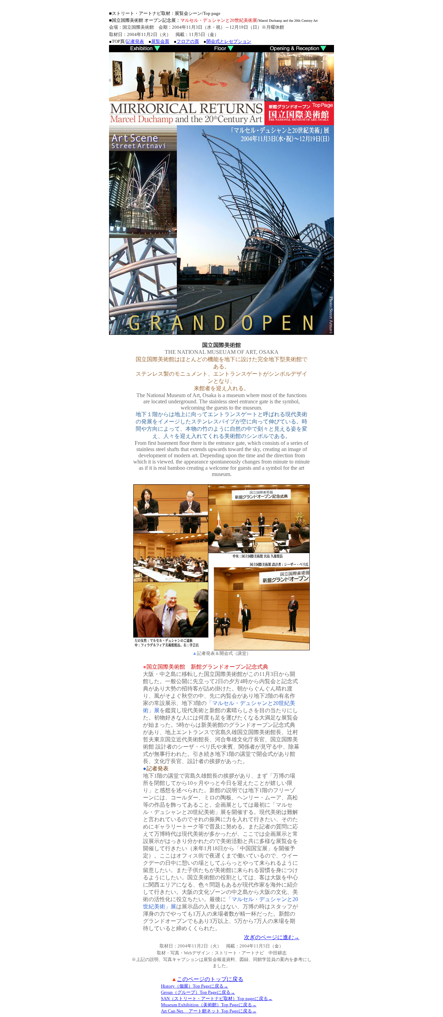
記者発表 (135, 41)
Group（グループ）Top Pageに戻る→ (198, 992)
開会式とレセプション (228, 41)
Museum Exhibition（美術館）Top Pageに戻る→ (208, 1004)
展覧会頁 (160, 41)
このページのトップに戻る (210, 979)
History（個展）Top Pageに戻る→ (194, 986)
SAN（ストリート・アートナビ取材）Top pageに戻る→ (216, 998)
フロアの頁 (188, 41)
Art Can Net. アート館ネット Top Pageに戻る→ (208, 1011)
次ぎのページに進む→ (271, 937)
